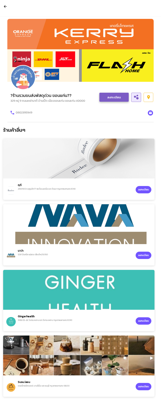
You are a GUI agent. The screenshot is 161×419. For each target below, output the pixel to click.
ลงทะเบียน (114, 97)
